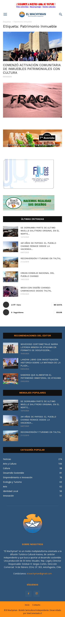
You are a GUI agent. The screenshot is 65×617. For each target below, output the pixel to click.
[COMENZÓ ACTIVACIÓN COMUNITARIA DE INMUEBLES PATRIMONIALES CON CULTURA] (32, 46)
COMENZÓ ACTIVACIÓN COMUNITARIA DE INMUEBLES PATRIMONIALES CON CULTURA (32, 68)
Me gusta (58, 305)
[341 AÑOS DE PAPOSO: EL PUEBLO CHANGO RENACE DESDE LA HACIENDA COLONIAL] (10, 246)
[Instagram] (37, 594)
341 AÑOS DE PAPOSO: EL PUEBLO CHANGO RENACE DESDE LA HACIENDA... (38, 246)
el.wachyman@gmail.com (39, 573)
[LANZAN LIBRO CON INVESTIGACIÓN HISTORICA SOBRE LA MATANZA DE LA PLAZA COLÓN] (10, 363)
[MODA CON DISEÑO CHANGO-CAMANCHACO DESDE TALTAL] (10, 291)
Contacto (36, 605)
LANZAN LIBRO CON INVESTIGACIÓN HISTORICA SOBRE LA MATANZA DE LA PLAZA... (40, 362)
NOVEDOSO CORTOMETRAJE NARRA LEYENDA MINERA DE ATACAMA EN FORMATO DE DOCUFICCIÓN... (39, 347)
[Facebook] (28, 594)
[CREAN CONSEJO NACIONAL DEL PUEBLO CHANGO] (10, 276)
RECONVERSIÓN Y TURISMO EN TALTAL (41, 258)
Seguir (59, 312)
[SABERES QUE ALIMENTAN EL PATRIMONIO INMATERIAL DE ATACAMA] (10, 378)
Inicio (27, 605)
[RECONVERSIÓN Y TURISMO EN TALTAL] (10, 262)
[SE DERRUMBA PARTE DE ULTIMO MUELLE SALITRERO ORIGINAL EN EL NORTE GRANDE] (10, 231)
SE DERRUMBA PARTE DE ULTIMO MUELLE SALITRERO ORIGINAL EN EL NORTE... (40, 230)
